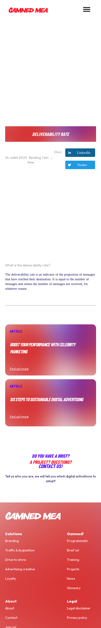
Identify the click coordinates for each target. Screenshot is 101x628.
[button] (86, 9)
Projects (73, 569)
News (71, 578)
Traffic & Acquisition (20, 550)
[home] (27, 9)
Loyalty (10, 578)
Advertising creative (20, 569)
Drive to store (15, 560)
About (9, 608)
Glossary (74, 588)
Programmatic (77, 541)
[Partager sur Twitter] (80, 165)
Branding (12, 541)
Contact (11, 618)
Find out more (19, 369)
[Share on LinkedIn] (80, 152)
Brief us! (73, 550)
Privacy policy (77, 618)
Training (73, 560)
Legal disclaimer (79, 608)
